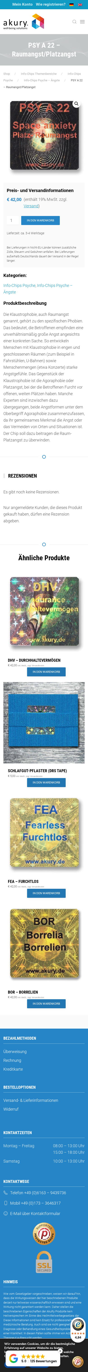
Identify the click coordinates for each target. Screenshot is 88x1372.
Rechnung (12, 1060)
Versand (31, 206)
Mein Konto (22, 4)
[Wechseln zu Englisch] (80, 4)
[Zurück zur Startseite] (23, 21)
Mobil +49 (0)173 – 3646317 (35, 1203)
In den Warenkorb (40, 220)
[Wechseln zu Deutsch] (71, 4)
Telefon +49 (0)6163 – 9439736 (38, 1192)
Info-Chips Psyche (19, 285)
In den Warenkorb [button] (46, 671)
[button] (74, 21)
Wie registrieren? (50, 4)
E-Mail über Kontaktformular (35, 1213)
